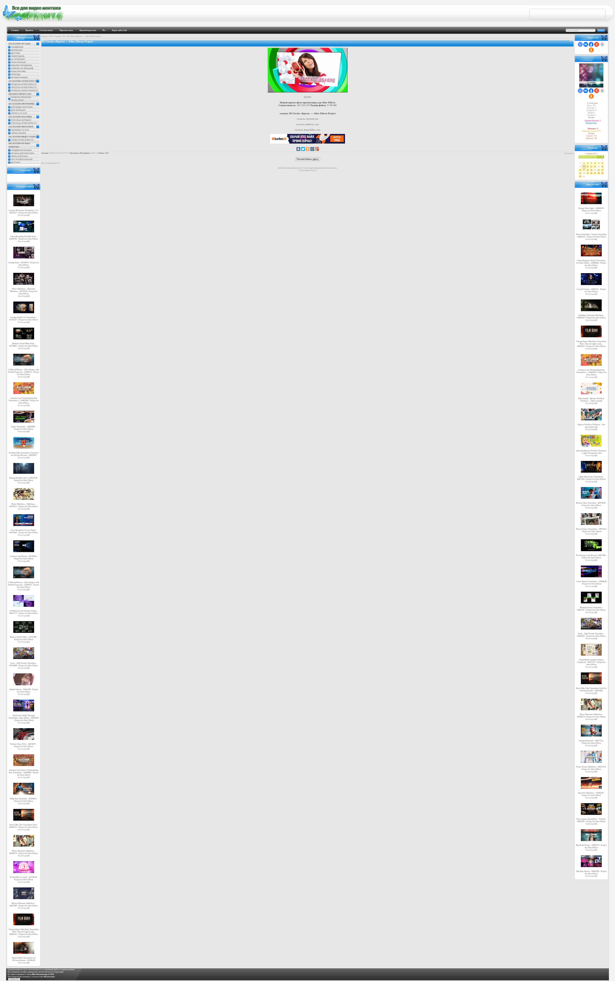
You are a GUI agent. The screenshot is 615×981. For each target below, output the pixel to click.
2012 (51, 36)
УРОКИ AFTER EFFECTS (22, 140)
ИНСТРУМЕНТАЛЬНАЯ (22, 159)
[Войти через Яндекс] (596, 44)
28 (599, 173)
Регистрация (305, 170)
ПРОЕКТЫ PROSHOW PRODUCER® (21, 98)
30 (580, 176)
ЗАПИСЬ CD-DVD (19, 113)
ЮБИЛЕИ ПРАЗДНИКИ (21, 65)
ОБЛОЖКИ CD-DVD (20, 130)
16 (580, 170)
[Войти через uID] (580, 44)
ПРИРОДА (15, 74)
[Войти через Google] (602, 44)
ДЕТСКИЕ (15, 53)
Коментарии (24, 215)
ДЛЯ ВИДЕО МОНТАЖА (22, 107)
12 (591, 167)
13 (595, 167)
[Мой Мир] (312, 149)
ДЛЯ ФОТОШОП (18, 110)
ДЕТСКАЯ (15, 162)
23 (580, 173)
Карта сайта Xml (119, 30)
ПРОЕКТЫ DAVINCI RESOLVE (24, 90)
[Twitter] (303, 149)
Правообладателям (87, 30)
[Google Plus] (317, 149)
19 (591, 170)
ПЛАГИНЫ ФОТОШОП (21, 120)
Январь (58, 36)
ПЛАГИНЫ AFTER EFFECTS (24, 123)
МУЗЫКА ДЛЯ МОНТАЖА (22, 153)
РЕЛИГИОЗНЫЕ (18, 62)
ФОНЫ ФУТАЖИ (18, 71)
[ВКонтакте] (298, 149)
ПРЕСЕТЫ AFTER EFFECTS (24, 87)
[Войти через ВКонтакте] (585, 44)
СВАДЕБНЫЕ (17, 47)
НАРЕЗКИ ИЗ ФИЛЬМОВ (22, 68)
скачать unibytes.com (307, 124)
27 (595, 173)
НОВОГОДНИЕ (18, 56)
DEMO (307, 97)
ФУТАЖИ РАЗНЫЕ (19, 77)
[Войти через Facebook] (591, 44)
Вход (313, 170)
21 (599, 170)
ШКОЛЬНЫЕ (16, 50)
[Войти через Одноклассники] (591, 50)
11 (588, 167)
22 (602, 170)
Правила (29, 30)
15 (602, 167)
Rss (104, 30)
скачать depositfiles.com (307, 129)
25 (588, 173)
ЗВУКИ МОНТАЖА (19, 156)
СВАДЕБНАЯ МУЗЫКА (21, 150)
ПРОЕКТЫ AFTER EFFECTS (23, 84)
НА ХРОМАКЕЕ (18, 59)
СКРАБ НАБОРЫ (18, 133)
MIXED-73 (94, 153)
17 (584, 170)
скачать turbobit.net (307, 119)
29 (602, 173)
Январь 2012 (591, 154)
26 (591, 173)
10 (64, 36)
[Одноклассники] (308, 149)
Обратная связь (66, 30)
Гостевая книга (46, 30)
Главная (15, 30)
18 (588, 170)
